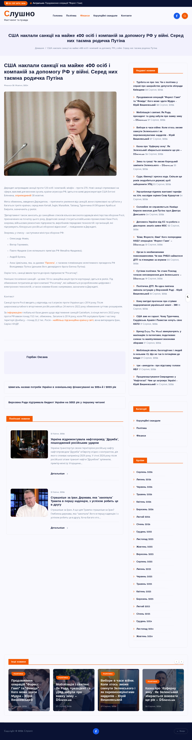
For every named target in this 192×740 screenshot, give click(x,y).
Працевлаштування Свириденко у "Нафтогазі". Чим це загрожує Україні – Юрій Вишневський (155, 381)
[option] (29, 690)
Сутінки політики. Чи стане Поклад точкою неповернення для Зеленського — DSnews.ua (157, 275)
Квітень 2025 (143, 592)
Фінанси (85, 16)
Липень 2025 (143, 569)
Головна (57, 16)
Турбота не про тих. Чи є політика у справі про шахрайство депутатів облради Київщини (158, 86)
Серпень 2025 (144, 562)
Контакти (126, 16)
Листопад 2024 (144, 629)
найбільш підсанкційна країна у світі (73, 320)
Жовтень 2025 (144, 547)
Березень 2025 (144, 599)
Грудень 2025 (144, 532)
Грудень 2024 (144, 621)
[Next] (181, 661)
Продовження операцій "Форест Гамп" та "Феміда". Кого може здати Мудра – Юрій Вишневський (157, 101)
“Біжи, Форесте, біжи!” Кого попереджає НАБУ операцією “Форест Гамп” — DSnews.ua (157, 241)
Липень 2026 (143, 480)
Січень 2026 (143, 524)
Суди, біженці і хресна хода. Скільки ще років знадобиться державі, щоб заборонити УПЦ (157, 180)
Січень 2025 (143, 614)
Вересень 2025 (144, 554)
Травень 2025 (144, 584)
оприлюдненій (23, 195)
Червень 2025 (144, 577)
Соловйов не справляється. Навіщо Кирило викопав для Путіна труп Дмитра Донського (156, 211)
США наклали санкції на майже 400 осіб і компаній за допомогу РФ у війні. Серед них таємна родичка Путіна (102, 48)
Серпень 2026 (144, 472)
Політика (71, 16)
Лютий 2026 (143, 517)
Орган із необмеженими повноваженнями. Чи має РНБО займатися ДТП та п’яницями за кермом (158, 256)
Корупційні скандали (105, 16)
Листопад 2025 (144, 539)
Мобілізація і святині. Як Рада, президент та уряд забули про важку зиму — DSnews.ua (157, 116)
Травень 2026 (144, 494)
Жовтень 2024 (144, 636)
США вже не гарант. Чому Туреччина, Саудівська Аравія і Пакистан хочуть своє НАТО (157, 320)
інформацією (14, 312)
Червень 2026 (144, 487)
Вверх (182, 731)
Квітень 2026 (143, 502)
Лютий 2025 (143, 607)
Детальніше (58, 474)
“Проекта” (50, 263)
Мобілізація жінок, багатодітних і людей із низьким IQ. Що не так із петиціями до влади (157, 354)
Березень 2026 (144, 509)
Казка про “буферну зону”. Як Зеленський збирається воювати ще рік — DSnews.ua (157, 150)
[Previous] (176, 661)
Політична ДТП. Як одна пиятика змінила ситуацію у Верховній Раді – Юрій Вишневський (157, 290)
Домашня (39, 48)
